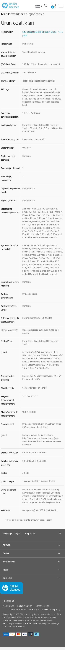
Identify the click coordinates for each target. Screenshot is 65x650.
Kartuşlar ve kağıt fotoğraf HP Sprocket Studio (40, 342)
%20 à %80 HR (29, 411)
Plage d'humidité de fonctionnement (9, 414)
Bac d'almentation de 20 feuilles (37, 317)
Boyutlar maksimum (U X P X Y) (9, 463)
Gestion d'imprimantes (7, 296)
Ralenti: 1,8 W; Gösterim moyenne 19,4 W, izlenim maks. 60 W (41, 377)
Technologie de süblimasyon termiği (38, 80)
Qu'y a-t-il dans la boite (8, 491)
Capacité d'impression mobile (10, 190)
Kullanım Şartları (24, 606)
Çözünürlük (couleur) (10, 72)
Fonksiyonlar (6, 44)
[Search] (46, 6)
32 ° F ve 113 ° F (30, 396)
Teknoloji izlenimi (8, 81)
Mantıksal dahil (7, 424)
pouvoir (4, 352)
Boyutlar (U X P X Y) (9, 452)
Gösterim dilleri (7, 147)
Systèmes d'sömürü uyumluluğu (9, 247)
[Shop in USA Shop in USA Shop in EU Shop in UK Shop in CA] (40, 6)
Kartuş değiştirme (8, 125)
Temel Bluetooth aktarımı (33, 51)
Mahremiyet (8, 606)
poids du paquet (8, 481)
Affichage (5, 89)
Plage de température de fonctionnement (8, 400)
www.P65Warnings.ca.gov (50, 609)
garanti (4, 435)
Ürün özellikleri (17, 23)
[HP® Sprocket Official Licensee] (10, 5)
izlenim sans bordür (9, 330)
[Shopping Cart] (53, 5)
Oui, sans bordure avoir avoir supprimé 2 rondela (40, 331)
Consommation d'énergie (7, 378)
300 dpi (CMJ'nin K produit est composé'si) (41, 63)
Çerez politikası (43, 606)
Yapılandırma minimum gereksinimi (10, 211)
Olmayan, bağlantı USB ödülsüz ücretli (39, 510)
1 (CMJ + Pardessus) (31, 112)
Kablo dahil (5, 510)
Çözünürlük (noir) (8, 64)
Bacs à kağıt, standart (10, 168)
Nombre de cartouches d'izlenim (9, 115)
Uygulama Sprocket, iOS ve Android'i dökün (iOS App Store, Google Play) (41, 425)
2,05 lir (25, 472)
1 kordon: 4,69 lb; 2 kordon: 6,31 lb (38, 481)
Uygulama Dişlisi (29, 293)
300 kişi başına (29, 72)
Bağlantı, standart (8, 200)
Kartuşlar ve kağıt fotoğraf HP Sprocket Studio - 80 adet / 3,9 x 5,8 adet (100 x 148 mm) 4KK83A (42, 128)
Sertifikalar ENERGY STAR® (34, 387)
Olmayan (26, 147)
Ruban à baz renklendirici (33, 139)
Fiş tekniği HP (7, 32)
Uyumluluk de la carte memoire (10, 284)
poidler (4, 473)
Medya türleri (6, 341)
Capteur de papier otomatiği (8, 158)
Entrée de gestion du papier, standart (10, 320)
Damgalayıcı (27, 43)
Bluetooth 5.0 (28, 188)
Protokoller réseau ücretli (9, 308)
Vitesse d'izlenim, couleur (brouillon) (8, 54)
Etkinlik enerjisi (7, 388)
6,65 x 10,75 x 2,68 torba (34, 452)
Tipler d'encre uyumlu (10, 139)
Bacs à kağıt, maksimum (6, 178)
